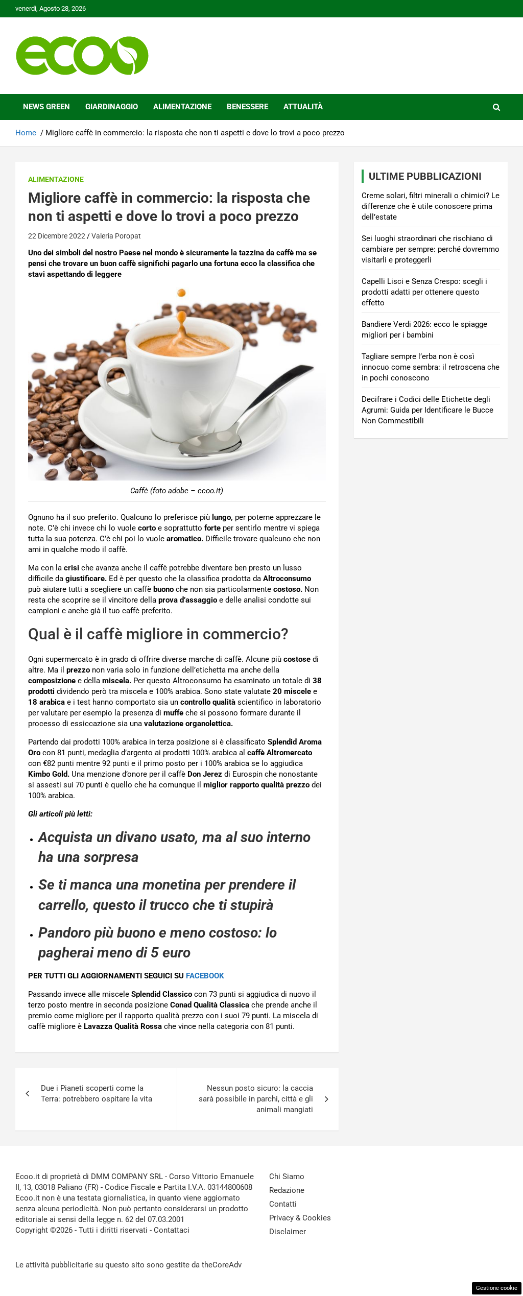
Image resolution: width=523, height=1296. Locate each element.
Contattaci (171, 1230)
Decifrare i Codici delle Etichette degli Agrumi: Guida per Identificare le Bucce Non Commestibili (427, 410)
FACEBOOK (205, 975)
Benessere (247, 106)
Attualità (303, 106)
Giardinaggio (111, 106)
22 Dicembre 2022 (56, 236)
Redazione (286, 1190)
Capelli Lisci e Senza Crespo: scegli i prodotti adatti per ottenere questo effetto (424, 292)
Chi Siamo (286, 1176)
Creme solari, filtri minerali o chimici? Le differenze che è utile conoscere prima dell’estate (431, 206)
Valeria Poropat (116, 236)
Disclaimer (287, 1231)
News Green (46, 106)
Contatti (283, 1204)
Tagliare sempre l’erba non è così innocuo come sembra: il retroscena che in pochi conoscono (431, 367)
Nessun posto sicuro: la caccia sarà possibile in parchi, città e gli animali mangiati (256, 1099)
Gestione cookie (496, 1288)
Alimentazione (182, 106)
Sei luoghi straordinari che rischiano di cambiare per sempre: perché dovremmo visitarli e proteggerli (431, 249)
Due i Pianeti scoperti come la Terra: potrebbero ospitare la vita (96, 1093)
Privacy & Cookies (300, 1217)
